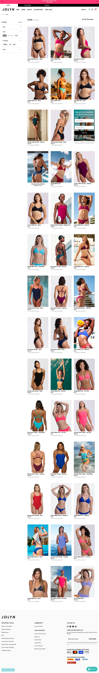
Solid (4, 35)
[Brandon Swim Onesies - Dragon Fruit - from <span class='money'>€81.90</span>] (61, 208)
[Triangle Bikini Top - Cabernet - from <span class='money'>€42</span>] (84, 250)
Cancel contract (8, 670)
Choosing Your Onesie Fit (8, 641)
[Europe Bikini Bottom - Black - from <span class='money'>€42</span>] (37, 42)
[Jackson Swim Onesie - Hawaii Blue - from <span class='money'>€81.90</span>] (84, 457)
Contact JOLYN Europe (40, 633)
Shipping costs (5, 632)
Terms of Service (38, 645)
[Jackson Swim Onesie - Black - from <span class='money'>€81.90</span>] (61, 125)
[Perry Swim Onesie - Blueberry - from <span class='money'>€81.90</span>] (61, 457)
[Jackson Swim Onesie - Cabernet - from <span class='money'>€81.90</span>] (84, 167)
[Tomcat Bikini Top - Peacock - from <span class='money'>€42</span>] (61, 374)
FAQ (3, 635)
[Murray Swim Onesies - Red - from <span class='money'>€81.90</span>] (37, 498)
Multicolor (10, 35)
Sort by (84, 19)
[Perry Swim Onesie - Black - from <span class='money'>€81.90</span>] (37, 332)
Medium (5, 44)
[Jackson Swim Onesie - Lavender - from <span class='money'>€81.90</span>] (61, 540)
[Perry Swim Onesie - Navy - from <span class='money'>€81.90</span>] (61, 332)
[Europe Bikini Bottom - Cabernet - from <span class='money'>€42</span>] (84, 291)
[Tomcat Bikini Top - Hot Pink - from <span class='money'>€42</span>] (61, 415)
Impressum (37, 636)
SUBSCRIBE (92, 639)
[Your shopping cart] (95, 11)
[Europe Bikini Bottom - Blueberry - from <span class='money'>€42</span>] (61, 498)
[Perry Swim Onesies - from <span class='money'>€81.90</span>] (84, 42)
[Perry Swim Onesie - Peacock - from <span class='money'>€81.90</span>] (61, 250)
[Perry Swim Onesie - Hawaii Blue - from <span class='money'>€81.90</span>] (37, 415)
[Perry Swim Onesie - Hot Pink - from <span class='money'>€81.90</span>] (61, 581)
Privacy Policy (37, 642)
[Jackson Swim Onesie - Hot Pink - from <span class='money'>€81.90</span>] (84, 415)
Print (16, 35)
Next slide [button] (96, 1)
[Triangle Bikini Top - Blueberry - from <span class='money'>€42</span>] (84, 498)
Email (76, 117)
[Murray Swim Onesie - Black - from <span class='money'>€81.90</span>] (37, 374)
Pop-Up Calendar (38, 626)
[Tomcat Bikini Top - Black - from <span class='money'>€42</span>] (37, 208)
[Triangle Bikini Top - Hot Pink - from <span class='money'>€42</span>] (84, 374)
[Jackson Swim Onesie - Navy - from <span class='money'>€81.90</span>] (37, 291)
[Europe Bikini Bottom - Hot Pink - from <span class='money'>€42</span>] (84, 540)
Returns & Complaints (7, 626)
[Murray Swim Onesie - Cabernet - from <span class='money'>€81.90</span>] (37, 457)
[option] (49, 1)
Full (10, 44)
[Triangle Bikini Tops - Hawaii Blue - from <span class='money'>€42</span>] (37, 250)
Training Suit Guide (6, 650)
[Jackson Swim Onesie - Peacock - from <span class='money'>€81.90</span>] (37, 125)
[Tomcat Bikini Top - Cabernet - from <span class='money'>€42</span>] (84, 208)
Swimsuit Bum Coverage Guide (9, 644)
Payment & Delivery (6, 629)
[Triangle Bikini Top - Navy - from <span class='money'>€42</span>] (37, 581)
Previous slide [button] (2, 1)
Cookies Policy (37, 639)
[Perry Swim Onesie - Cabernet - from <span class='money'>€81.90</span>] (61, 291)
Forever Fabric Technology (8, 647)
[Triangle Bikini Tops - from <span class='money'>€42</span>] (61, 167)
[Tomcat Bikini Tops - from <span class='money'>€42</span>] (61, 42)
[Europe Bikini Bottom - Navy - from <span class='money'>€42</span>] (37, 540)
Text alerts (77, 124)
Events (47, 5)
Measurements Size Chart (8, 638)
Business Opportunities (39, 648)
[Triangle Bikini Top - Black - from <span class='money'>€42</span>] (37, 84)
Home (3, 14)
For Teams (27, 5)
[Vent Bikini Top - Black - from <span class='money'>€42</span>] (84, 84)
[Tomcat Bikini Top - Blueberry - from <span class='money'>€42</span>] (84, 332)
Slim (14, 44)
